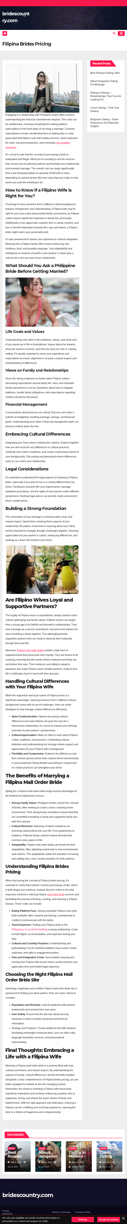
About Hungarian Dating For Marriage (48, 1158)
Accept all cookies (108, 1219)
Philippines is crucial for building (29, 929)
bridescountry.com (27, 1195)
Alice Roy (76, 1167)
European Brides (83, 1212)
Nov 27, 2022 (108, 1162)
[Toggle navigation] (121, 33)
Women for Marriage (61, 1212)
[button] (114, 33)
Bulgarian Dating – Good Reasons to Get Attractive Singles (104, 122)
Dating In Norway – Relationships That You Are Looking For (105, 96)
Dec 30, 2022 (78, 1162)
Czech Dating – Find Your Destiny (108, 1158)
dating (11, 1148)
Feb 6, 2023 (16, 1162)
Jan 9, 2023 (46, 1162)
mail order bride (55, 894)
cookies (20, 1218)
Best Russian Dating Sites (105, 73)
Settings (82, 1219)
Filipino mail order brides (30, 650)
